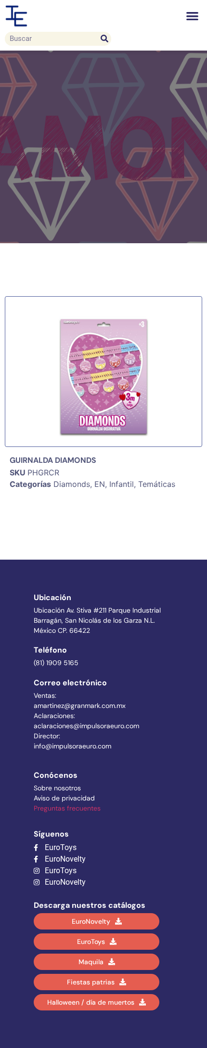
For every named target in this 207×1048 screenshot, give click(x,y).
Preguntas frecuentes (67, 808)
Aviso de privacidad (64, 798)
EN (99, 484)
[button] (193, 16)
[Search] (104, 39)
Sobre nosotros (57, 788)
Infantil (121, 484)
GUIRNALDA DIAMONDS (53, 460)
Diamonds (71, 484)
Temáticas (156, 484)
